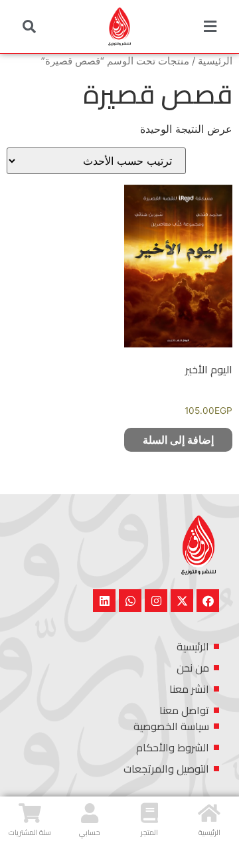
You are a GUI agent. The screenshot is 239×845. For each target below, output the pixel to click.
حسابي (89, 832)
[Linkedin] (104, 600)
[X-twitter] (182, 600)
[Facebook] (208, 600)
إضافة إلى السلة (178, 439)
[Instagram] (156, 600)
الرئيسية (215, 61)
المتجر (149, 832)
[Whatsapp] (130, 600)
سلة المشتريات (30, 832)
